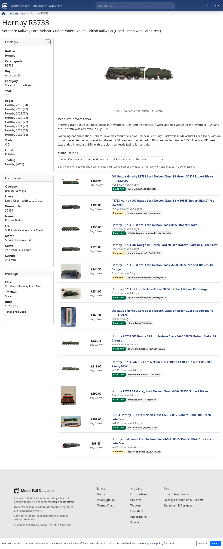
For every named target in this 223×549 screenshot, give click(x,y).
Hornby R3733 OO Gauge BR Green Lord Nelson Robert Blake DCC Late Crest (165, 245)
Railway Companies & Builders (183, 500)
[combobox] (135, 5)
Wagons (54, 6)
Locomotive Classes (176, 494)
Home (101, 494)
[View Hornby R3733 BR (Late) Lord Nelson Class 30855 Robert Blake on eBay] (71, 229)
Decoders (136, 511)
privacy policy (155, 543)
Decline (202, 543)
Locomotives (19, 6)
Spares (134, 522)
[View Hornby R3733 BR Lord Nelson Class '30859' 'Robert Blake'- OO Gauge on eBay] (71, 293)
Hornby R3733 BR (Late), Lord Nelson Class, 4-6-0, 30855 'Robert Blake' (160, 391)
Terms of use (105, 505)
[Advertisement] (28, 380)
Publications (138, 517)
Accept (215, 543)
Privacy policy (106, 500)
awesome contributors (61, 501)
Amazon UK (13, 75)
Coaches (38, 6)
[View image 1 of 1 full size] (139, 73)
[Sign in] (216, 5)
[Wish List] (209, 5)
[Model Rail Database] (5, 5)
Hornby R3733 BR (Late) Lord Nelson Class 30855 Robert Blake (154, 225)
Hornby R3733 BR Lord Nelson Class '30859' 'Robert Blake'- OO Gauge (159, 289)
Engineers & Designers (178, 505)
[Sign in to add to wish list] (48, 42)
